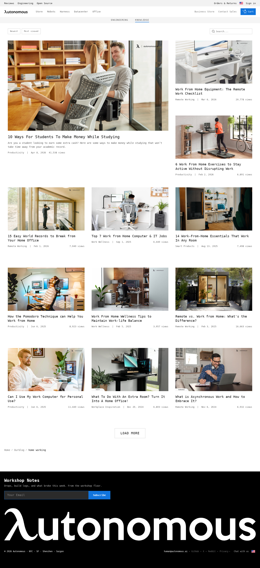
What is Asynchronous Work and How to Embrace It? (210, 399)
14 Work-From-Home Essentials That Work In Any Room (212, 238)
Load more (130, 433)
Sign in (251, 3)
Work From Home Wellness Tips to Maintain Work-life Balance (121, 318)
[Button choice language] (241, 3)
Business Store (204, 11)
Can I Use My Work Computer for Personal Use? (45, 399)
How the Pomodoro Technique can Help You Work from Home (45, 318)
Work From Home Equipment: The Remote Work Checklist (210, 91)
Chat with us (241, 551)
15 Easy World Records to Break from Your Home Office (41, 238)
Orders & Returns (225, 3)
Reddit (212, 551)
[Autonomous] (16, 11)
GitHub (195, 551)
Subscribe (99, 495)
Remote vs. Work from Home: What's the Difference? (211, 318)
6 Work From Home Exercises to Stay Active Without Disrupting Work (208, 166)
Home (7, 450)
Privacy (224, 551)
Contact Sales (227, 11)
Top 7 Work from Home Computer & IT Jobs (129, 236)
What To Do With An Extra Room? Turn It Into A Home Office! (128, 399)
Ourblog (19, 450)
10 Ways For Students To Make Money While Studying (64, 137)
